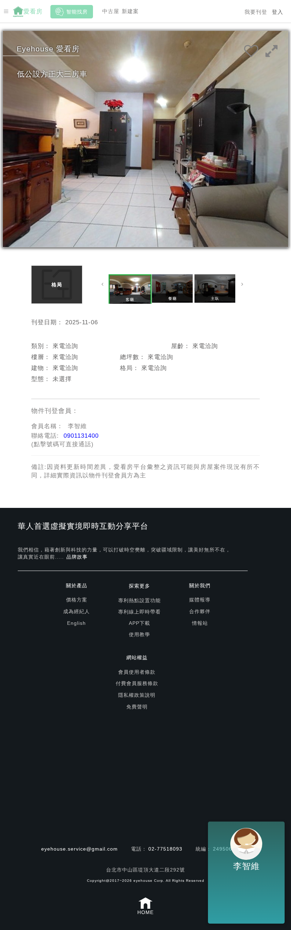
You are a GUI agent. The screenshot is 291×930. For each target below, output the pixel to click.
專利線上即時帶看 (139, 612)
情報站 (200, 623)
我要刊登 (256, 12)
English (76, 623)
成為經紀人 (76, 611)
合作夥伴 (199, 611)
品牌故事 (77, 557)
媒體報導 (199, 600)
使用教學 (139, 634)
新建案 (130, 11)
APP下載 (139, 623)
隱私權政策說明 (136, 695)
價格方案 (76, 600)
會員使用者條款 (136, 672)
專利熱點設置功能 (139, 600)
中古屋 (110, 11)
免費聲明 (137, 707)
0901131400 (81, 435)
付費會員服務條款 (137, 683)
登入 (277, 12)
